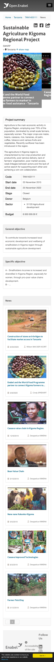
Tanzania (18, 17)
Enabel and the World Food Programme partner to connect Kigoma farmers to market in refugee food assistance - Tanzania (26, 375)
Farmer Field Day (16, 592)
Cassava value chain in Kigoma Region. (26, 420)
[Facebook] (40, 647)
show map (23, 49)
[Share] (48, 26)
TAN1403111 (31, 17)
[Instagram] (40, 643)
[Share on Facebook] (42, 26)
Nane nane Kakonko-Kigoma (21, 506)
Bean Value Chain (16, 463)
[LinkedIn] (40, 638)
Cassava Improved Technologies (23, 549)
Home (8, 17)
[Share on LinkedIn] (36, 26)
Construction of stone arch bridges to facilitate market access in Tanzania (25, 329)
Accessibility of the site (31, 639)
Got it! (42, 655)
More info (5, 659)
